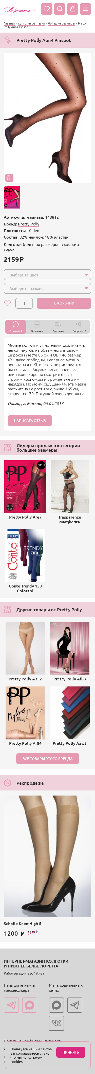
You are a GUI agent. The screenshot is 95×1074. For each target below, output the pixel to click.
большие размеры (61, 23)
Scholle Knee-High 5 (22, 923)
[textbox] (43, 275)
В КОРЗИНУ (64, 303)
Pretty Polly (28, 223)
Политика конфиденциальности (33, 1040)
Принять (71, 1052)
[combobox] (47, 274)
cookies (16, 1061)
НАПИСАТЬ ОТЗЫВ (30, 420)
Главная (9, 23)
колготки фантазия (31, 23)
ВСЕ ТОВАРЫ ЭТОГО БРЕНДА (48, 758)
